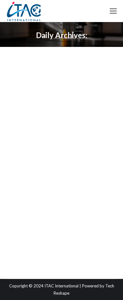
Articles (21, 158)
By (48, 158)
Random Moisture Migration (55, 147)
